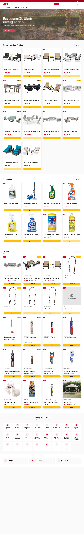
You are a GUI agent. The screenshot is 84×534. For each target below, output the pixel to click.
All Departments (8, 7)
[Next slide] (82, 24)
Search (56, 4)
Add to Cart (13, 76)
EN (78, 1)
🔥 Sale (22, 7)
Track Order (28, 7)
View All (77, 45)
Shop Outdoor (8, 30)
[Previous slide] (2, 24)
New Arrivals (16, 7)
